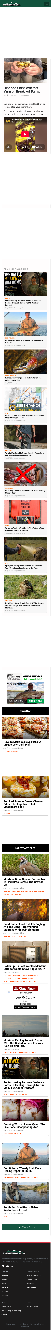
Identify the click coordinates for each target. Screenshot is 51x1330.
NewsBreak (31, 1287)
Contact (4, 1314)
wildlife (27, 936)
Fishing (14, 751)
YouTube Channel (34, 1276)
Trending (31, 981)
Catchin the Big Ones (13, 975)
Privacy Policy (32, 1307)
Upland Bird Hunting (12, 894)
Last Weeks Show (25, 978)
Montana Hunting (20, 891)
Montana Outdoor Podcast (15, 1094)
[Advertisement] (25, 33)
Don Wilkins (8, 1178)
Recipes (6, 751)
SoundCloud (32, 1280)
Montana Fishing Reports (15, 981)
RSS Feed (30, 1283)
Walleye (4, 1287)
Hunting (7, 891)
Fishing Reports (30, 975)
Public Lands (18, 936)
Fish (19, 1134)
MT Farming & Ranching (11, 1310)
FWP (5, 1217)
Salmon (4, 1291)
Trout (3, 1283)
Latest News (6, 1307)
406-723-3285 (25, 1004)
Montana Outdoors (38, 891)
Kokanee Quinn (9, 1134)
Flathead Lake (10, 978)
